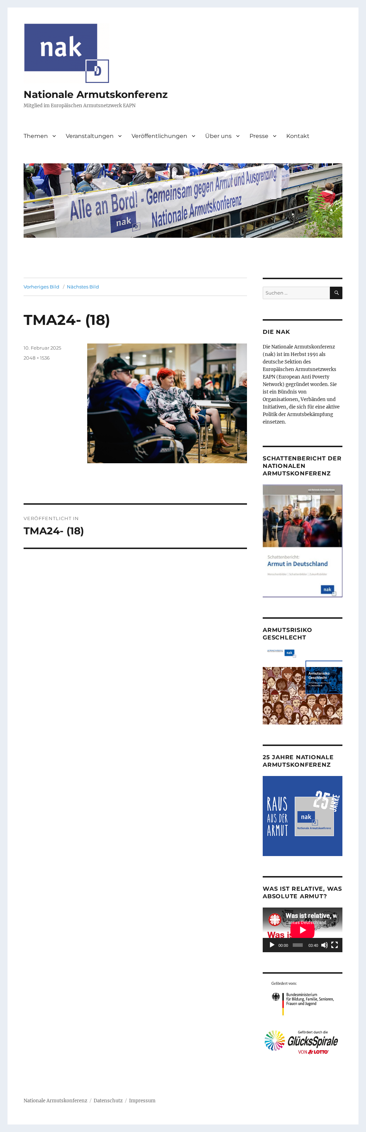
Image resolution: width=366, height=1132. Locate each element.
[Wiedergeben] (272, 945)
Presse (258, 136)
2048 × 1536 (37, 358)
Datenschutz (108, 1101)
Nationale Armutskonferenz (96, 94)
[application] (302, 930)
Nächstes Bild (83, 287)
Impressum (142, 1101)
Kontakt (298, 136)
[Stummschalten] (324, 945)
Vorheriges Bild (41, 287)
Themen (36, 136)
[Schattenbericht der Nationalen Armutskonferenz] (302, 541)
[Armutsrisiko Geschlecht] (302, 686)
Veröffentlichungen (159, 136)
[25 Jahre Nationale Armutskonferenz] (302, 816)
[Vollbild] (334, 945)
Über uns (218, 136)
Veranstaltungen (90, 136)
